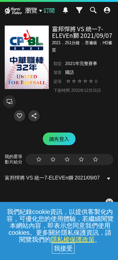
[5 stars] (95, 159)
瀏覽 (31, 10)
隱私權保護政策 (73, 239)
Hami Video (13, 11)
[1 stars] (39, 159)
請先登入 (59, 139)
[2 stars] (53, 159)
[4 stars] (81, 159)
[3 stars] (67, 159)
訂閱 (49, 10)
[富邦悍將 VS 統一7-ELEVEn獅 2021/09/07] (19, 115)
